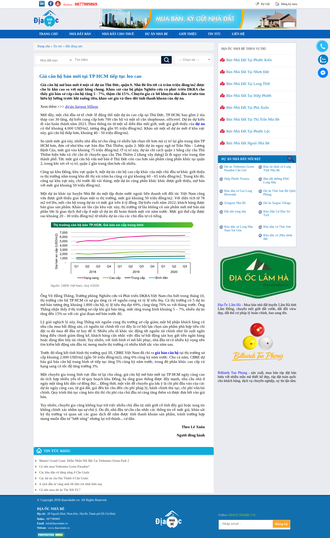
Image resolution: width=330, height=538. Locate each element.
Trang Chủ (48, 34)
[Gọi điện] (322, 46)
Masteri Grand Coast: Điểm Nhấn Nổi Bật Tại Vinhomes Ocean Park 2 (84, 460)
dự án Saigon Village (81, 106)
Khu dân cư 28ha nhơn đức (277, 237)
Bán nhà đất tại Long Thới (247, 84)
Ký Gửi (265, 4)
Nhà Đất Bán (80, 34)
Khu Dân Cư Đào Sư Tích (276, 213)
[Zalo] (322, 59)
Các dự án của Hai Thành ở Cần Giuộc (63, 478)
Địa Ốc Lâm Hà (229, 305)
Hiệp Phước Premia (236, 178)
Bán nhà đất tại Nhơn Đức (247, 72)
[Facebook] (322, 71)
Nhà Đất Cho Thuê (118, 34)
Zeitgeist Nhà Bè (235, 203)
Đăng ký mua (289, 4)
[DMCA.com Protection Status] (51, 536)
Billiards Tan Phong (232, 373)
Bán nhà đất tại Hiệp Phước (248, 95)
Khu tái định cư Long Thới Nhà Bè (277, 168)
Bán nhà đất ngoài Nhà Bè (247, 143)
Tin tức (214, 34)
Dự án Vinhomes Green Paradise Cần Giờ (239, 168)
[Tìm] (166, 60)
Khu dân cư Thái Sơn (277, 226)
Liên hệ (238, 34)
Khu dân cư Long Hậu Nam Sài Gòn (238, 228)
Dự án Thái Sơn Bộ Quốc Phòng (279, 192)
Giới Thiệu (188, 34)
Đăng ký (281, 524)
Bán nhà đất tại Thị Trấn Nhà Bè (251, 119)
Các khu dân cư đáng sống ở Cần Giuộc (64, 472)
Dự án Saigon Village (277, 203)
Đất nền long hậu (235, 211)
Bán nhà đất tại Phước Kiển (248, 60)
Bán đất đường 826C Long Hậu (276, 180)
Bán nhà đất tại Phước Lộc (247, 131)
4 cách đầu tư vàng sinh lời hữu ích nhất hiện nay (70, 484)
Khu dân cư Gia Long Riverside (238, 192)
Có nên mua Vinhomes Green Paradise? (64, 466)
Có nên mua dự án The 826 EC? (59, 490)
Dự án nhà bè (156, 34)
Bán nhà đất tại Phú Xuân (246, 107)
